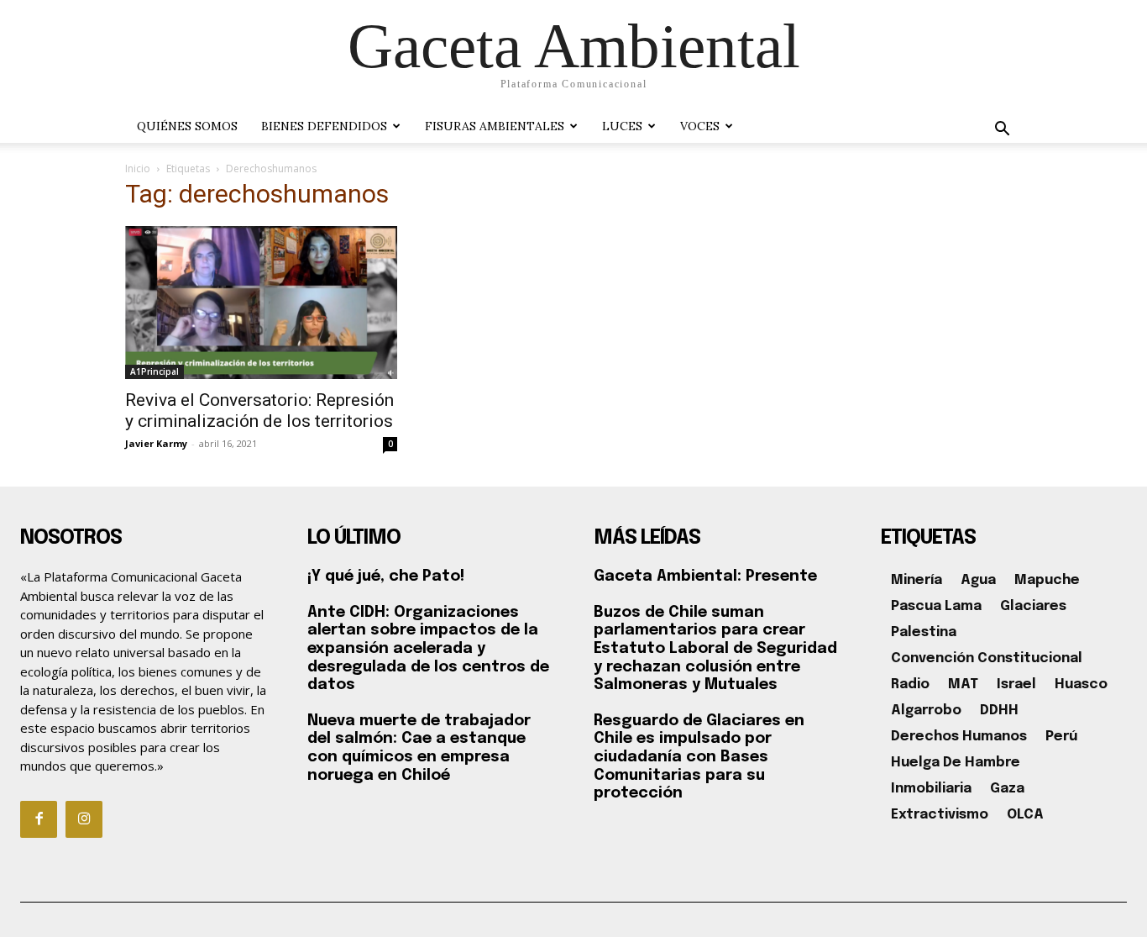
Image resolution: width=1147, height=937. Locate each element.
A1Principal (154, 371)
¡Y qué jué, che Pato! (385, 576)
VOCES (700, 126)
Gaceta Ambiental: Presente (705, 576)
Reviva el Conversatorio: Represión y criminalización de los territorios (259, 410)
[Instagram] (83, 819)
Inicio (137, 168)
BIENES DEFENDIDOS (324, 126)
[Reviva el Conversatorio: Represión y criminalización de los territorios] (261, 302)
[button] (1002, 131)
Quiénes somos (187, 126)
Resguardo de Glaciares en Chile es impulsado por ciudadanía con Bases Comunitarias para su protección (699, 757)
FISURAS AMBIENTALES (494, 126)
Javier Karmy (156, 443)
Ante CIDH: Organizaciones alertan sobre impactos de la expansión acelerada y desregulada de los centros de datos (428, 648)
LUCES (622, 126)
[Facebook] (38, 819)
